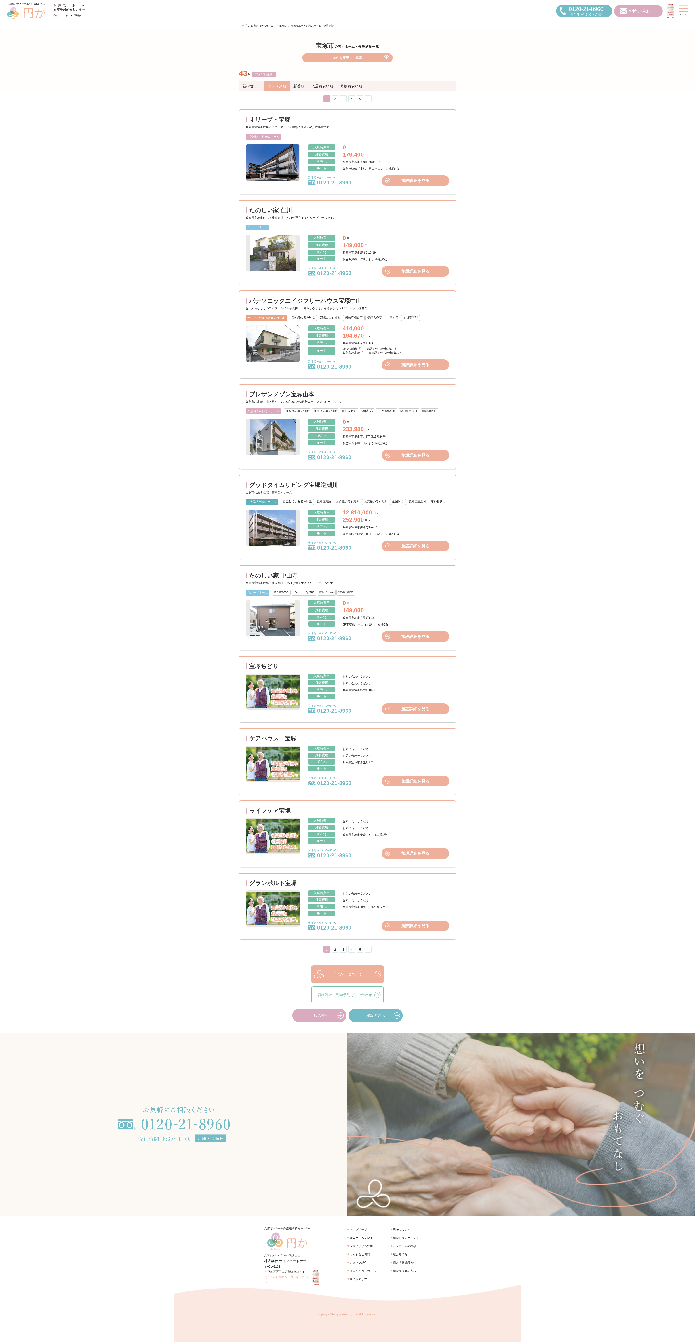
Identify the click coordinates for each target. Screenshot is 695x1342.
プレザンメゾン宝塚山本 (281, 394)
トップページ (358, 1229)
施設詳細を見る (415, 180)
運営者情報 (400, 1254)
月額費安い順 (351, 86)
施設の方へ (376, 1015)
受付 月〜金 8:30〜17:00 (329, 181)
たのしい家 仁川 (270, 210)
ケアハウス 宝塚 (272, 738)
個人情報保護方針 (404, 1262)
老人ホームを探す (361, 1237)
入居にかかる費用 (361, 1246)
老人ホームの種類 (404, 1246)
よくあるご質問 (360, 1254)
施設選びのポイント (406, 1237)
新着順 (298, 86)
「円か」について (347, 974)
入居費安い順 (322, 86)
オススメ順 (277, 86)
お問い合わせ (642, 11)
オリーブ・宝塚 (269, 119)
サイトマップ (358, 1279)
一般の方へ (319, 1015)
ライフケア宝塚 (270, 810)
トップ (243, 25)
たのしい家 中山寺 (273, 575)
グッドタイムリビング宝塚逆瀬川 (293, 485)
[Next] (368, 98)
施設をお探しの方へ (363, 1270)
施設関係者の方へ (404, 1270)
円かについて (401, 1229)
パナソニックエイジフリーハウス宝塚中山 (305, 301)
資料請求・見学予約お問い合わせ (345, 995)
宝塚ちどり (264, 666)
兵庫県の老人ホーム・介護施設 (268, 25)
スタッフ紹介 (358, 1262)
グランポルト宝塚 (273, 883)
